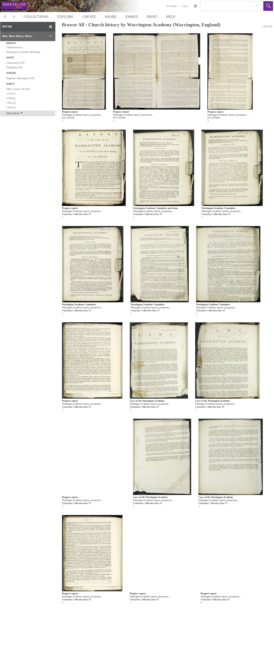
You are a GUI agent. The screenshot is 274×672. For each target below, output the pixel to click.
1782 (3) (10, 107)
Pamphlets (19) (14, 67)
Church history (14, 47)
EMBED (131, 17)
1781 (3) (10, 102)
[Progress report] (84, 71)
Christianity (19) (15, 62)
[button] (268, 6)
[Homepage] (75, 6)
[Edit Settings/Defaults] (195, 6)
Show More (12, 113)
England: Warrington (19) (20, 78)
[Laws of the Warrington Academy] (159, 360)
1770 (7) (10, 93)
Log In (185, 6)
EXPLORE (65, 17)
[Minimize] (50, 27)
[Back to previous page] (5, 17)
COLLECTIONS (36, 17)
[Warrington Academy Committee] (232, 168)
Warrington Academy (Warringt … (24, 51)
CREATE (89, 17)
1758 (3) (10, 98)
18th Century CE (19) (18, 89)
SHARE (111, 17)
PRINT (152, 17)
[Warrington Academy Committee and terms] (163, 168)
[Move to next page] (14, 17)
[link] (257, 5)
